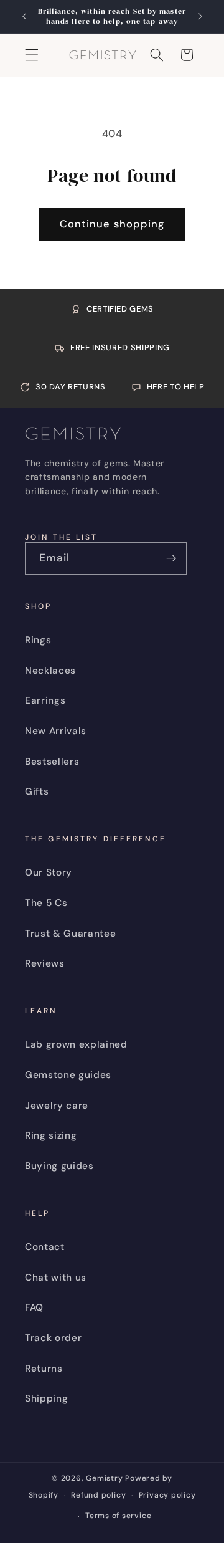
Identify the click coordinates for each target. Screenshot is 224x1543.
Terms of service (118, 1516)
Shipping (46, 1398)
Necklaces (50, 670)
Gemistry (104, 1478)
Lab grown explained (76, 1044)
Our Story (48, 872)
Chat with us (55, 1277)
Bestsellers (52, 761)
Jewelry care (56, 1105)
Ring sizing (51, 1135)
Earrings (45, 700)
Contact (45, 1247)
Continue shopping (112, 224)
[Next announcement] (200, 17)
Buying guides (59, 1166)
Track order (53, 1338)
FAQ (34, 1307)
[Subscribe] (171, 558)
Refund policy (98, 1495)
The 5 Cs (46, 903)
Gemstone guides (68, 1075)
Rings (38, 640)
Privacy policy (167, 1495)
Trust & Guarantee (70, 933)
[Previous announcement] (24, 17)
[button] (32, 55)
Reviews (45, 963)
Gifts (37, 791)
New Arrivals (55, 731)
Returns (44, 1368)
